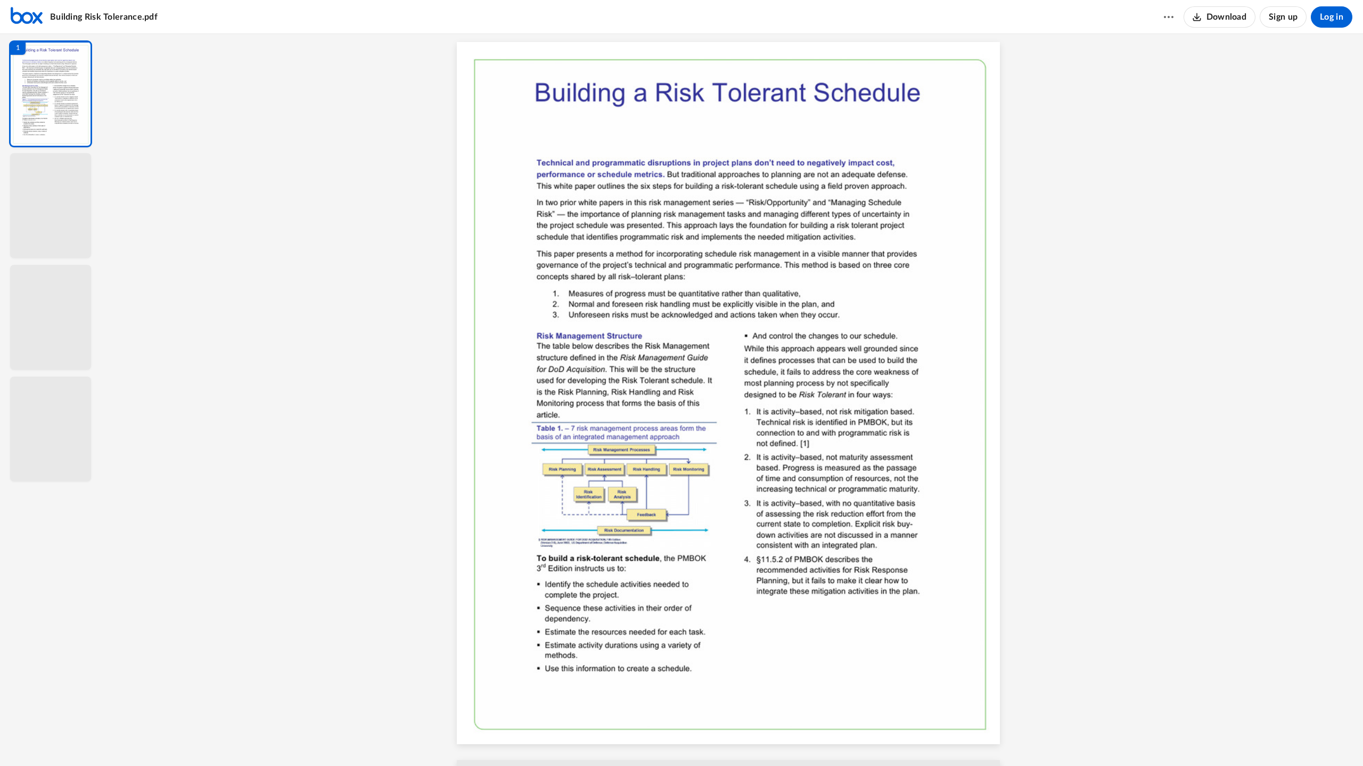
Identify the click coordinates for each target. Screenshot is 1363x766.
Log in (1331, 17)
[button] (51, 94)
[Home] (27, 17)
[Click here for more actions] (1168, 17)
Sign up (1283, 17)
